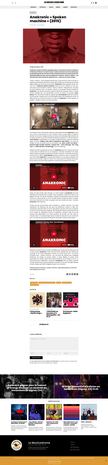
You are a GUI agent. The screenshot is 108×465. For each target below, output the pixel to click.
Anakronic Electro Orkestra (47, 282)
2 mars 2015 (34, 282)
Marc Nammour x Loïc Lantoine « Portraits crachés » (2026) (70, 423)
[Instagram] (94, 3)
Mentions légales (75, 449)
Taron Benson (34, 284)
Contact (72, 442)
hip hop (58, 282)
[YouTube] (96, 3)
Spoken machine (67, 282)
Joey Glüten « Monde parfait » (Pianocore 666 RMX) (36, 423)
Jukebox (58, 7)
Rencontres (74, 7)
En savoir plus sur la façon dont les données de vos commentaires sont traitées (53, 362)
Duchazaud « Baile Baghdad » (70, 312)
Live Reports (43, 7)
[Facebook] (91, 3)
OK (49, 461)
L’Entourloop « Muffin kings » (36, 312)
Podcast (51, 7)
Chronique (33, 12)
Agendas (65, 7)
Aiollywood (43, 324)
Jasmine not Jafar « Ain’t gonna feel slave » (52, 423)
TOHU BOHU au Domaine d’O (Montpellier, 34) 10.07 (53, 314)
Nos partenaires (74, 447)
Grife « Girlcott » (86, 422)
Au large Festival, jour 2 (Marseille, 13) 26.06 (19, 422)
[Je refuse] (106, 460)
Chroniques (33, 7)
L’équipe (72, 444)
